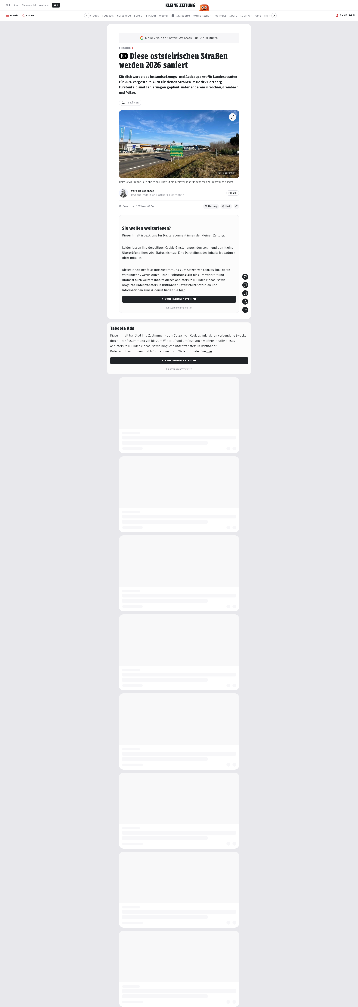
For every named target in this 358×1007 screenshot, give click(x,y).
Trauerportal (29, 5)
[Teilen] (245, 302)
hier (182, 290)
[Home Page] (180, 5)
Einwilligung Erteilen (179, 299)
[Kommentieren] (245, 285)
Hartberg (212, 206)
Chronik (125, 48)
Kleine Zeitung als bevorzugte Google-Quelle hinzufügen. (181, 37)
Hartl (228, 206)
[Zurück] (86, 15)
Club (8, 5)
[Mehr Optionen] (245, 310)
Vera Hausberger (142, 190)
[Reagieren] (245, 277)
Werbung (44, 5)
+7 (236, 206)
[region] (180, 16)
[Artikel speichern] (245, 293)
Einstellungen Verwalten (179, 307)
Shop (16, 5)
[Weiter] (274, 15)
